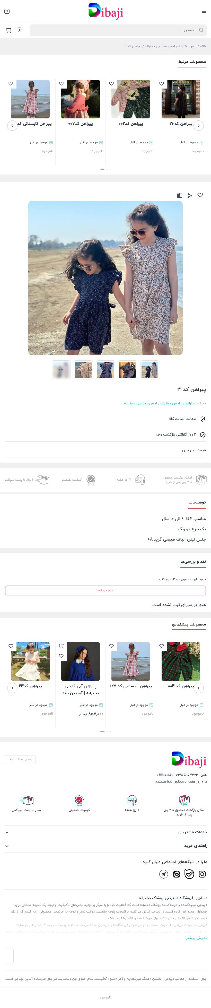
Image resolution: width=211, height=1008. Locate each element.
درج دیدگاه (105, 590)
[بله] (189, 874)
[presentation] (199, 125)
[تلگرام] (164, 874)
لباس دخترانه (187, 46)
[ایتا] (176, 874)
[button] (110, 169)
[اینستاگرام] (202, 874)
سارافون (189, 403)
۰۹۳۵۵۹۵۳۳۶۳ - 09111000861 (177, 775)
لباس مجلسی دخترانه (160, 46)
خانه (203, 46)
